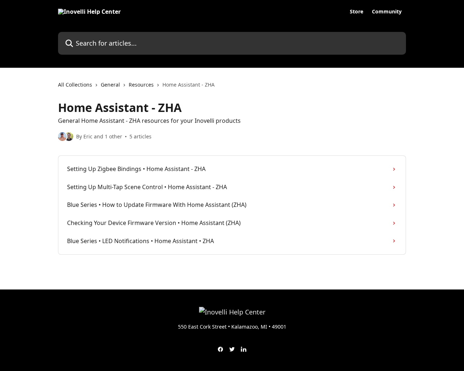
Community (387, 11)
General (110, 84)
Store (356, 11)
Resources (141, 84)
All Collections (75, 84)
